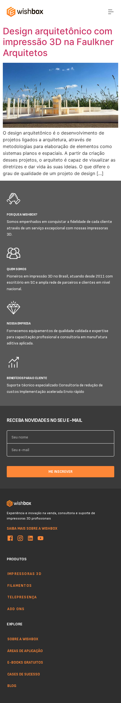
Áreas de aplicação (25, 650)
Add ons (15, 608)
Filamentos (19, 585)
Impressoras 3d (24, 573)
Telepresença (22, 597)
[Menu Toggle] (110, 11)
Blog (11, 685)
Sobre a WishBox (22, 639)
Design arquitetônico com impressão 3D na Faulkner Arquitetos (58, 42)
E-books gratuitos (25, 662)
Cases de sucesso (23, 673)
